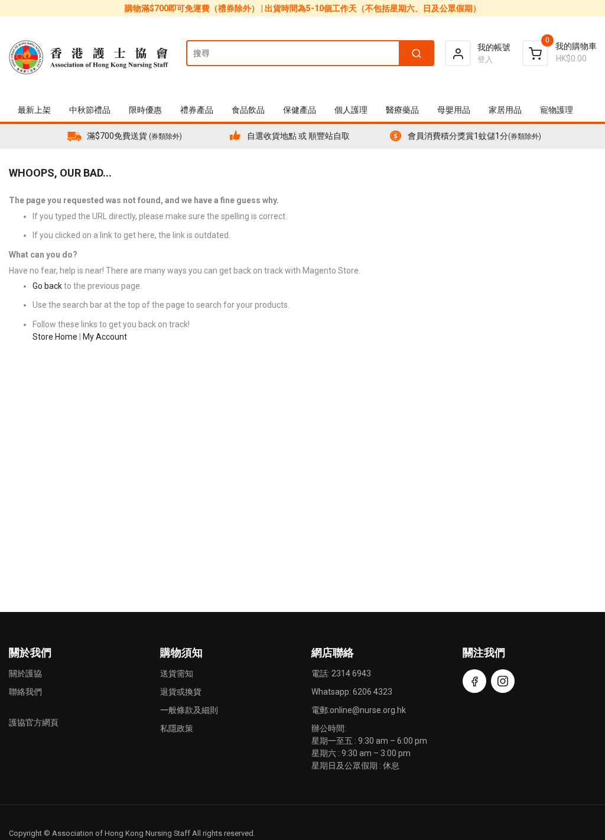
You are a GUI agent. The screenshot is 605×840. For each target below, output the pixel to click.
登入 (485, 59)
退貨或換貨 (180, 691)
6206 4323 (372, 691)
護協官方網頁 (33, 722)
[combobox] (309, 53)
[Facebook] (474, 681)
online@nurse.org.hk (368, 710)
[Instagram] (503, 681)
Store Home (54, 336)
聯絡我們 (25, 691)
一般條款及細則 (189, 710)
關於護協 (25, 673)
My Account (105, 336)
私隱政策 (176, 728)
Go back (47, 286)
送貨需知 (176, 673)
